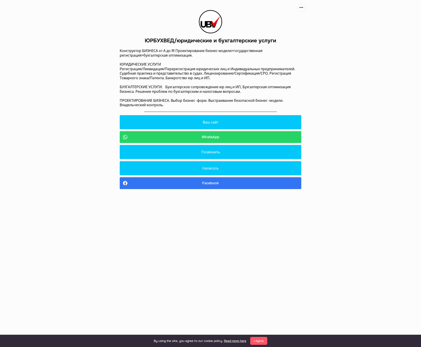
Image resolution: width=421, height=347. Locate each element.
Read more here (235, 341)
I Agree (259, 341)
